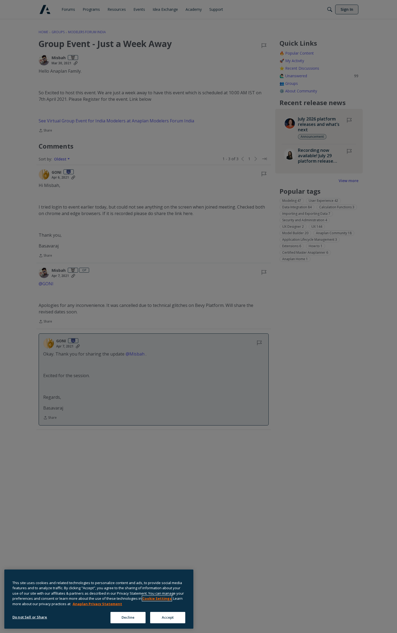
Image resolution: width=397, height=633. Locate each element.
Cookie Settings (156, 598)
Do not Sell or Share (29, 617)
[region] (98, 599)
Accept (168, 617)
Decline (128, 617)
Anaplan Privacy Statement (97, 603)
